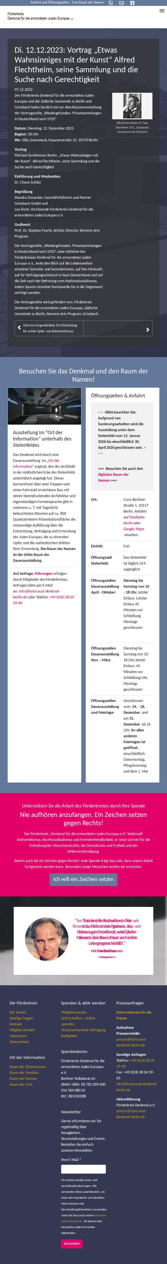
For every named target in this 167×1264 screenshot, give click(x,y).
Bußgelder (69, 1036)
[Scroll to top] (157, 1254)
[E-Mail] (121, 3)
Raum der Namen (23, 1079)
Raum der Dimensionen (28, 1067)
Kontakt (16, 1024)
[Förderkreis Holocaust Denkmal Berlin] (41, 16)
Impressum (18, 1036)
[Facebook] (132, 3)
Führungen (44, 574)
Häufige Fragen (21, 1018)
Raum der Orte (21, 1085)
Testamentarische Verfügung (83, 1030)
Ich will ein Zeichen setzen (83, 880)
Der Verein (18, 1013)
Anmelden (72, 1244)
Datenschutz (19, 1042)
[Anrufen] (111, 3)
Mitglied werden (22, 1030)
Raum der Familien (24, 1073)
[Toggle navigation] (162, 10)
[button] (32, 940)
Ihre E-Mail (71, 1160)
